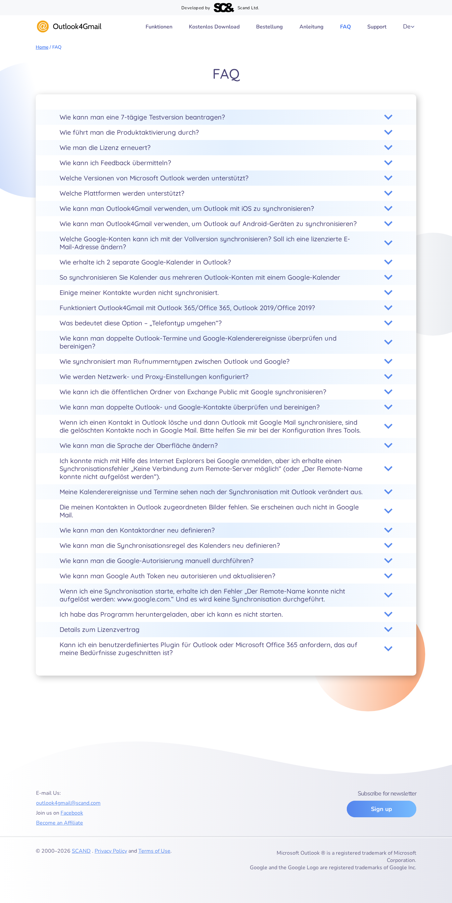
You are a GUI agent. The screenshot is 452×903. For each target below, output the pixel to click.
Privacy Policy (111, 851)
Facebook (72, 813)
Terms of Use (154, 851)
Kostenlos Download (214, 26)
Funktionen (159, 26)
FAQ (345, 26)
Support (376, 26)
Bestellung (269, 26)
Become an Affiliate (59, 823)
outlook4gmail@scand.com (68, 803)
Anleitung (311, 26)
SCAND (81, 851)
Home (42, 47)
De (407, 26)
